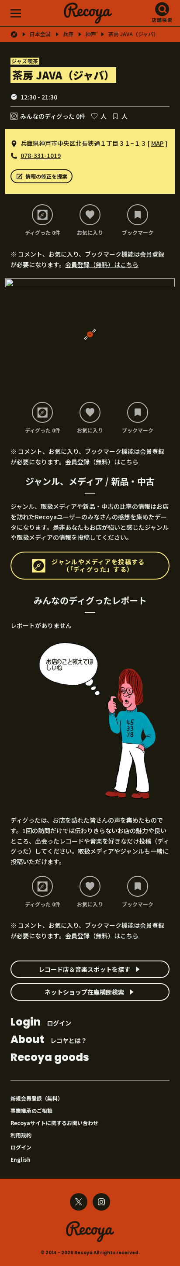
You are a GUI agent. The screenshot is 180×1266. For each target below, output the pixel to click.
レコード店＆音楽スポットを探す (84, 969)
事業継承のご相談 (31, 1110)
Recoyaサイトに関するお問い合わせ (54, 1122)
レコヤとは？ (48, 1040)
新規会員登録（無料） (36, 1098)
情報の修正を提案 (46, 176)
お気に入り (90, 232)
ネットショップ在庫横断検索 (84, 992)
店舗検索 (162, 19)
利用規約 (20, 1135)
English (20, 1159)
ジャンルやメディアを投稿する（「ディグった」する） (98, 565)
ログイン (40, 1022)
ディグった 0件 (42, 232)
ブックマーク (137, 232)
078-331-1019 (41, 155)
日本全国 (40, 34)
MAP (157, 143)
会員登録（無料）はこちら (101, 264)
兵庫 (68, 34)
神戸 (91, 34)
